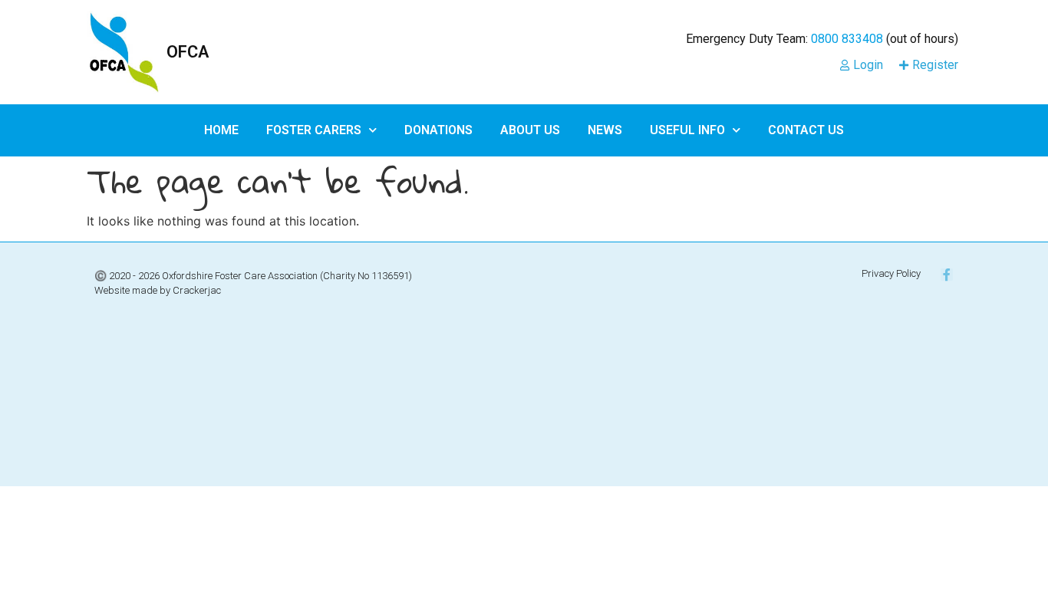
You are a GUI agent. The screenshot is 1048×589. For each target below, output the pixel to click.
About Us (530, 130)
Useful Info (687, 130)
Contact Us (806, 130)
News (605, 130)
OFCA (187, 51)
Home (221, 130)
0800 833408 (847, 38)
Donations (438, 130)
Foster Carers (313, 130)
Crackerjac (197, 290)
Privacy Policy (891, 273)
